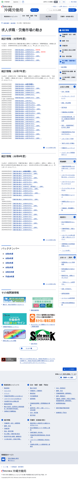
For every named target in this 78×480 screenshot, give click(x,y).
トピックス (7, 390)
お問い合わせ (63, 6)
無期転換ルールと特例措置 (68, 263)
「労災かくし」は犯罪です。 (68, 283)
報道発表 (6, 388)
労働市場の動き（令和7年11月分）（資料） (28, 109)
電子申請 (64, 107)
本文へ (55, 6)
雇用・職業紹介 (60, 396)
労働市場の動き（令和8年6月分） (25, 50)
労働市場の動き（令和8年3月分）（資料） (27, 88)
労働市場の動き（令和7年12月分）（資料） (28, 105)
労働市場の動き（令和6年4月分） (23, 229)
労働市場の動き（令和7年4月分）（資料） (28, 138)
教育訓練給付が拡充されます (68, 270)
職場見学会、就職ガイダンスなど (68, 276)
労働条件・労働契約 (36, 390)
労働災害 (65, 45)
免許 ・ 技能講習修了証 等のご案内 (67, 126)
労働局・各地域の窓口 (37, 420)
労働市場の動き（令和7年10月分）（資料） (28, 113)
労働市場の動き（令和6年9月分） (23, 208)
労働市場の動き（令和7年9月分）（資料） (27, 117)
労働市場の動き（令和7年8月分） (25, 119)
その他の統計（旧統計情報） (69, 78)
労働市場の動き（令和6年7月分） (23, 216)
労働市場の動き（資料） (25, 171)
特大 (64, 2)
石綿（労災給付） (66, 289)
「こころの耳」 (66, 250)
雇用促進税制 (65, 293)
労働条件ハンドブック (68, 148)
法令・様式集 (65, 91)
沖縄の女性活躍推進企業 (68, 303)
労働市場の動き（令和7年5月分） (25, 132)
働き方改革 (33, 388)
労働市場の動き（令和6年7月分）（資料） (25, 214)
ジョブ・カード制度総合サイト (68, 153)
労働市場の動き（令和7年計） (24, 101)
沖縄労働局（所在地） (36, 432)
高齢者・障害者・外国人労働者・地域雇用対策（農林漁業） (66, 399)
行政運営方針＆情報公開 (11, 401)
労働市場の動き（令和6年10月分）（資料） (26, 199)
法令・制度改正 (60, 388)
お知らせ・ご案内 (66, 257)
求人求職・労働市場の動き (69, 61)
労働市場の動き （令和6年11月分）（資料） (26, 193)
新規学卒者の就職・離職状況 (69, 72)
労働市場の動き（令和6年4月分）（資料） (25, 227)
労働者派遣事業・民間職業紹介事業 (40, 404)
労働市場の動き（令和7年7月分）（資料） (27, 126)
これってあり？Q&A (67, 138)
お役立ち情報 (64, 87)
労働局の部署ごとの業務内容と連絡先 (40, 445)
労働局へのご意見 (68, 377)
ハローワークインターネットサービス (68, 182)
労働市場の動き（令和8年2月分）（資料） (27, 92)
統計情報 (65, 30)
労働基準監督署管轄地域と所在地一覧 (40, 436)
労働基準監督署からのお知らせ (13, 396)
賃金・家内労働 (67, 56)
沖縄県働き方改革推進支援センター (68, 245)
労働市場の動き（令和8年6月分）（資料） (27, 52)
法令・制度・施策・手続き (39, 385)
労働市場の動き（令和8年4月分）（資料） (27, 60)
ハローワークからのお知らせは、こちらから (68, 176)
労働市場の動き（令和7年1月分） (23, 184)
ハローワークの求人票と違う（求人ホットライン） (68, 237)
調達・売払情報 (66, 103)
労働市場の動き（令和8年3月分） (25, 86)
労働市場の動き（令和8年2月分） (25, 90)
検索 (73, 10)
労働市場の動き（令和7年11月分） (25, 107)
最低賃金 (32, 393)
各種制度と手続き (61, 412)
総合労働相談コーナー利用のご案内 (40, 429)
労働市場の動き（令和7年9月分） (25, 115)
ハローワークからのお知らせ (12, 398)
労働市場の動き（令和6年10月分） (23, 203)
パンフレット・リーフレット (68, 97)
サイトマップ (73, 6)
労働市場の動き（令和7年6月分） (25, 128)
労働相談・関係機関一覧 (68, 209)
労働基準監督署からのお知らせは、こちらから (68, 168)
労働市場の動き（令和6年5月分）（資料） (25, 223)
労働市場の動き (24, 84)
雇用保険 (32, 398)
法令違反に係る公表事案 (69, 51)
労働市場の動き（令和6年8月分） (23, 212)
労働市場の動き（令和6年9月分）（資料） (25, 206)
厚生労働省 (74, 2)
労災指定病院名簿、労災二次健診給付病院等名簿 (68, 118)
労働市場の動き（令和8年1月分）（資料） (27, 97)
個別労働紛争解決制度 (62, 408)
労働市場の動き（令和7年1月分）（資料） (25, 182)
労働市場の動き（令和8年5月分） (25, 54)
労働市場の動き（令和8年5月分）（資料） (27, 56)
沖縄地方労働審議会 (10, 411)
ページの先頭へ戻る (51, 147)
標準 (56, 2)
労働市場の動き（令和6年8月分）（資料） (25, 210)
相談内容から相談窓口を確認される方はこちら (40, 424)
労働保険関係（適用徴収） (64, 393)
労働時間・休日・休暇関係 (69, 35)
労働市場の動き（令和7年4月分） (25, 136)
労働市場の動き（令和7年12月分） (25, 103)
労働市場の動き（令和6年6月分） (23, 221)
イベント (6, 393)
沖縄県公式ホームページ (68, 202)
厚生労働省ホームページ (68, 196)
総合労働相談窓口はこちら (68, 223)
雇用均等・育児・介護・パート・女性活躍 (40, 409)
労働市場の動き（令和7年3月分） (23, 175)
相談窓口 (63, 217)
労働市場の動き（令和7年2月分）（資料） (25, 178)
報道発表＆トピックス (11, 385)
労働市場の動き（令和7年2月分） (23, 180)
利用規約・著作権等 (17, 467)
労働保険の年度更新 (67, 112)
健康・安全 (65, 41)
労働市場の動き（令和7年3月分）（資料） (25, 173)
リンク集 (5, 467)
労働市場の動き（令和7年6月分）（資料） (27, 130)
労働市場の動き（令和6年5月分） (23, 225)
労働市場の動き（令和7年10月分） (25, 111)
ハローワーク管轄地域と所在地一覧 (40, 441)
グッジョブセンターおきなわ (68, 189)
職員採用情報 (8, 404)
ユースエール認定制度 (68, 298)
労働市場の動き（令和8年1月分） (25, 94)
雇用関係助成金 (60, 403)
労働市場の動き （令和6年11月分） (23, 195)
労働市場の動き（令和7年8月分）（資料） (27, 121)
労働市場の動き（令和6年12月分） (23, 191)
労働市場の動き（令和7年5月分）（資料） (27, 134)
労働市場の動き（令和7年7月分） (25, 123)
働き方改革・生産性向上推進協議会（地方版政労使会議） (14, 407)
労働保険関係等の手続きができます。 (68, 133)
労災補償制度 (34, 396)
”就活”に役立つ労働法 (67, 143)
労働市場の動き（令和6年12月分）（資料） (26, 188)
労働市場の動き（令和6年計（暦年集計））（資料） (28, 186)
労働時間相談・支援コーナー (68, 229)
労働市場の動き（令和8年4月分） (25, 58)
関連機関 (63, 161)
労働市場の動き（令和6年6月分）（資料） (25, 219)
